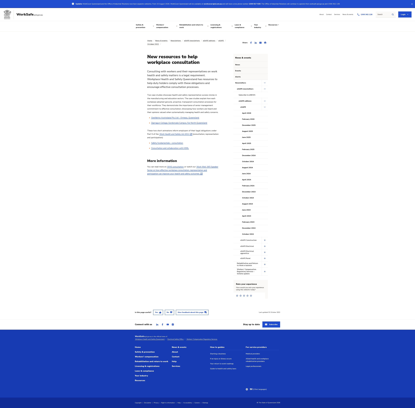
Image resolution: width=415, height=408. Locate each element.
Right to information (168, 403)
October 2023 (248, 198)
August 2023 (247, 204)
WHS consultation (175, 166)
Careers (197, 403)
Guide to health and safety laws (223, 368)
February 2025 (248, 149)
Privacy (156, 403)
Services (176, 366)
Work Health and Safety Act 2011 (174, 134)
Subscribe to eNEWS (247, 95)
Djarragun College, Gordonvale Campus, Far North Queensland (179, 123)
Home (149, 41)
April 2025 (246, 143)
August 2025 (247, 131)
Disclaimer (147, 403)
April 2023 (246, 216)
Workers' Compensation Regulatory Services (202, 339)
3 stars (244, 296)
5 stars (251, 296)
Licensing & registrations (216, 26)
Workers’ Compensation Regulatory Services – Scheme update (246, 271)
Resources (272, 25)
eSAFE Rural (245, 258)
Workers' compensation (162, 26)
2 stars (241, 296)
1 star (237, 296)
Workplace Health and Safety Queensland (149, 339)
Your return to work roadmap (221, 364)
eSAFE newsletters (192, 41)
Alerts (238, 77)
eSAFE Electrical (247, 246)
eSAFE (221, 41)
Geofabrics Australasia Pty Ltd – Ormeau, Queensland (175, 117)
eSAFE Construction (248, 240)
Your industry (257, 26)
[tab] (157, 324)
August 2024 (247, 167)
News (237, 65)
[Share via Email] (260, 43)
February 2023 (248, 222)
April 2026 (246, 113)
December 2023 (249, 192)
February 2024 (248, 186)
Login (403, 14)
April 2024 (246, 179)
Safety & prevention (140, 26)
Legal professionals (253, 366)
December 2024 (249, 155)
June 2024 (246, 173)
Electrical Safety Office (176, 339)
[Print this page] (265, 43)
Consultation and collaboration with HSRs (170, 148)
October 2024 (248, 161)
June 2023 (246, 210)
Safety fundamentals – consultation (167, 143)
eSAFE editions (209, 41)
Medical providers (253, 354)
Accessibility (187, 403)
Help (174, 361)
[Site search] (393, 14)
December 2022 (249, 228)
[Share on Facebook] (251, 43)
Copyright (138, 403)
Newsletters (176, 41)
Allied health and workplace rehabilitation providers (257, 360)
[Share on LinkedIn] (256, 43)
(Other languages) (259, 389)
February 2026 (248, 119)
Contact (175, 356)
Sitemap (205, 403)
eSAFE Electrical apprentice (247, 252)
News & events (161, 41)
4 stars (248, 296)
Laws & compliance (239, 26)
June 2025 (246, 137)
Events (238, 71)
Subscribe (273, 324)
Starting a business (218, 354)
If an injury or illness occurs (221, 359)
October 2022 (153, 44)
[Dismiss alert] (412, 4)
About (175, 352)
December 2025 (249, 125)
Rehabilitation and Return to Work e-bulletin (247, 264)
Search (380, 14)
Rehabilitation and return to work (191, 26)
